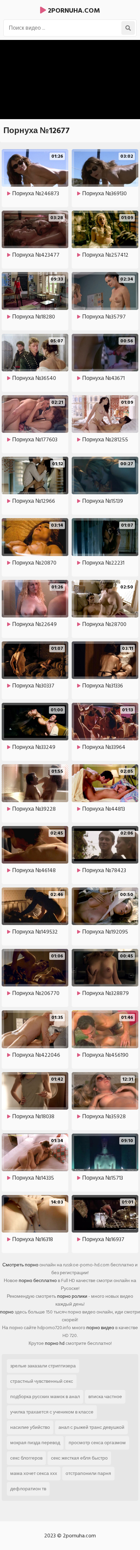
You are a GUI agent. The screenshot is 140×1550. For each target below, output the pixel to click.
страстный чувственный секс (41, 1381)
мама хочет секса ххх (33, 1473)
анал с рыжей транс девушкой (91, 1427)
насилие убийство (30, 1427)
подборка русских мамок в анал (45, 1396)
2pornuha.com (73, 10)
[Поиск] (128, 28)
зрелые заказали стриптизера (43, 1366)
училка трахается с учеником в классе (51, 1412)
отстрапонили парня (88, 1473)
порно (7, 1312)
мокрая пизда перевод (35, 1443)
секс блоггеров (26, 1458)
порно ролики (72, 1296)
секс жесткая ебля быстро (79, 1458)
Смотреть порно (20, 1265)
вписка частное (105, 1396)
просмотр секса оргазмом (97, 1443)
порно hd (55, 1343)
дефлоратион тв (28, 1489)
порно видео (100, 1328)
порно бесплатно (38, 1280)
